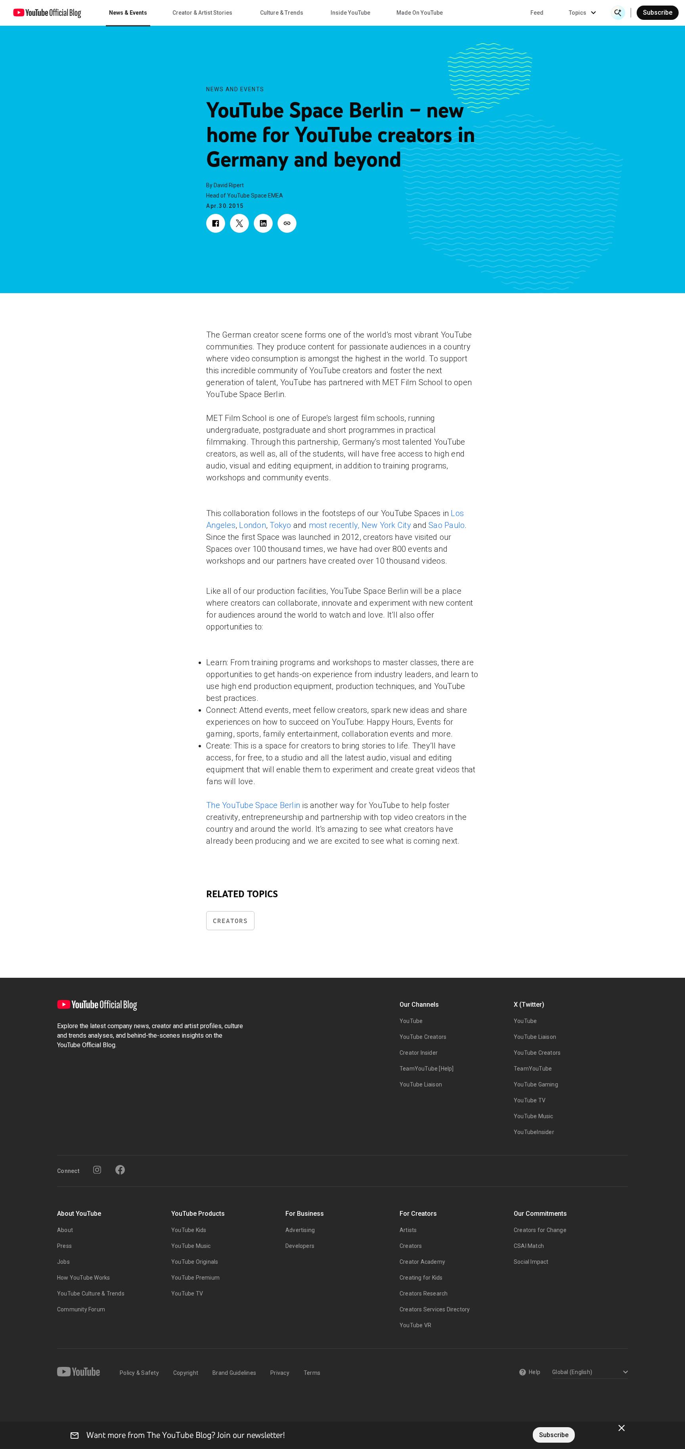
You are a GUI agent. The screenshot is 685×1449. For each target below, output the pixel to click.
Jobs (63, 1262)
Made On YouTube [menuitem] (419, 13)
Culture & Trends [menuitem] (281, 13)
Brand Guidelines (234, 1373)
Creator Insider (419, 1053)
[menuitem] (536, 12)
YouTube (411, 1021)
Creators (230, 921)
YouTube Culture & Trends (90, 1293)
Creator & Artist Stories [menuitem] (202, 13)
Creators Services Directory (435, 1309)
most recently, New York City (360, 525)
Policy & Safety (139, 1373)
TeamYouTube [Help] (427, 1068)
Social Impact (531, 1262)
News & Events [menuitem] (128, 13)
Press (64, 1246)
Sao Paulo (447, 525)
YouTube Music (533, 1116)
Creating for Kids (421, 1277)
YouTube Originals (194, 1262)
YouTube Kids (188, 1230)
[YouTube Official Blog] (47, 12)
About (65, 1230)
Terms (312, 1373)
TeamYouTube (533, 1068)
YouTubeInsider (534, 1132)
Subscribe (657, 12)
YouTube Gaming (536, 1084)
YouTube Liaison (421, 1084)
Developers (299, 1246)
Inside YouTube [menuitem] (350, 13)
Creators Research (424, 1293)
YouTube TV (529, 1100)
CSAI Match (529, 1246)
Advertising (300, 1230)
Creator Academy (422, 1262)
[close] (621, 1428)
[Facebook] (120, 1170)
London (252, 525)
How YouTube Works (83, 1277)
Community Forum (81, 1309)
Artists (408, 1230)
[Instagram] (97, 1170)
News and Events (235, 89)
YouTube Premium (195, 1277)
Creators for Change (540, 1230)
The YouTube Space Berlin (253, 805)
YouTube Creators (423, 1037)
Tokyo (280, 525)
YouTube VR (415, 1325)
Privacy (279, 1373)
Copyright (185, 1373)
